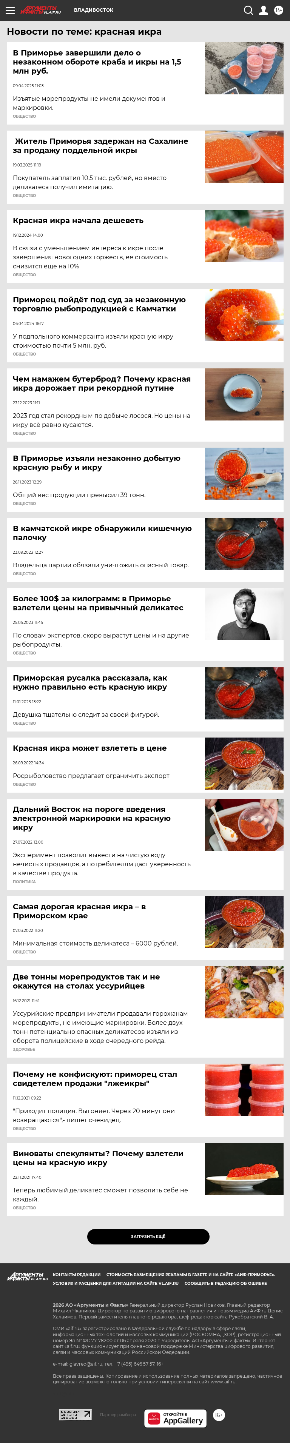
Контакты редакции (76, 1274)
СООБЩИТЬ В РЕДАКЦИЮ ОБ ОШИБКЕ (226, 1283)
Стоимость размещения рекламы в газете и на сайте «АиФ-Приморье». (190, 1274)
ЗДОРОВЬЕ (24, 1050)
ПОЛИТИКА (24, 882)
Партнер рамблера (118, 1414)
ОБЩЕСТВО (24, 117)
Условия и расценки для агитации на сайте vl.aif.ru (116, 1283)
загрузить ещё (148, 1236)
